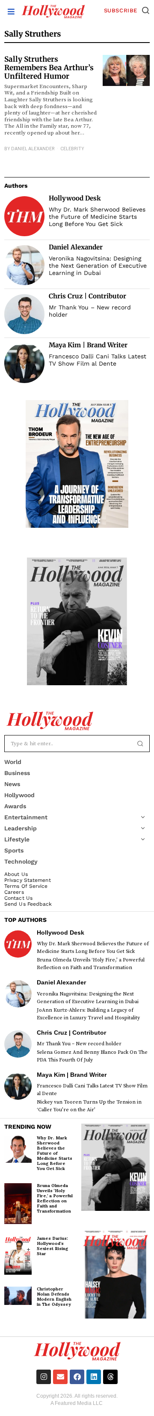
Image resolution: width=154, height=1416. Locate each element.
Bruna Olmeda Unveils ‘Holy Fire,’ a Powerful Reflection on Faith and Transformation (91, 964)
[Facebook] (77, 1377)
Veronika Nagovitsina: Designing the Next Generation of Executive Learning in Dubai (98, 265)
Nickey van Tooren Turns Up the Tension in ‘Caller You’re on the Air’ (89, 1106)
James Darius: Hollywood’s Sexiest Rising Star (52, 1246)
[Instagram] (43, 1377)
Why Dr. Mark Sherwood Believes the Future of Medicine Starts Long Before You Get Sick (97, 216)
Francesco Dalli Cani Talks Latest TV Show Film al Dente (97, 360)
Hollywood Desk (75, 198)
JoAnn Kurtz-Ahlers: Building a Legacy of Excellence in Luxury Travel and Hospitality (88, 1014)
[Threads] (110, 1377)
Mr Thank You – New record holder (90, 311)
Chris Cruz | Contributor (87, 296)
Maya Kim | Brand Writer (88, 345)
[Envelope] (60, 1377)
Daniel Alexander (33, 148)
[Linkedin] (93, 1377)
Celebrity (72, 148)
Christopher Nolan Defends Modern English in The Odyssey (54, 1296)
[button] (145, 10)
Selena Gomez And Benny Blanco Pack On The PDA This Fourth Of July (92, 1056)
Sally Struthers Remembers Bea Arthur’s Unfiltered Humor (49, 67)
